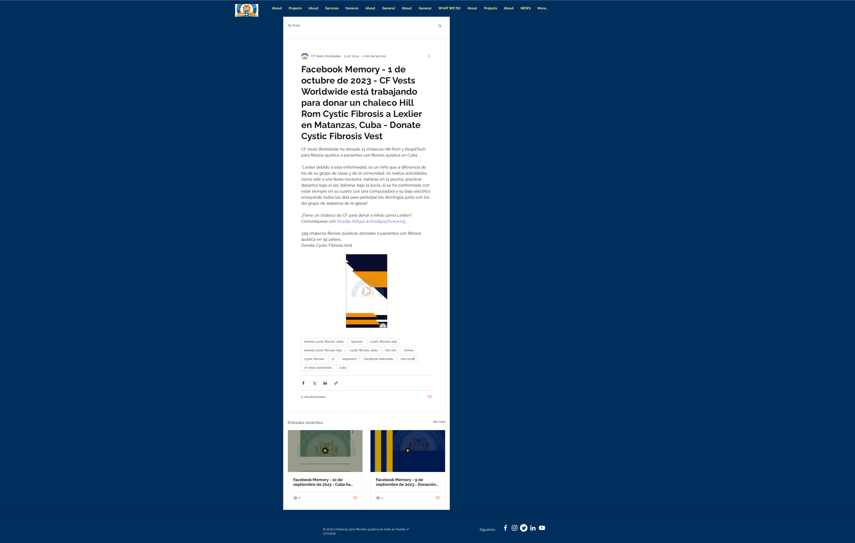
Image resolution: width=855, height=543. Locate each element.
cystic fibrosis (314, 359)
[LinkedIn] (533, 528)
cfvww (408, 350)
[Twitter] (523, 528)
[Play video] (366, 291)
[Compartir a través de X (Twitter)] (314, 383)
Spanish (357, 341)
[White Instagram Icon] (514, 528)
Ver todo (439, 421)
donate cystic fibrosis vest (323, 350)
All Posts (294, 25)
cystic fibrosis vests (364, 350)
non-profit (408, 359)
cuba (342, 367)
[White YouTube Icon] (542, 528)
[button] (440, 25)
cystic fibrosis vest (383, 341)
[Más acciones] (429, 56)
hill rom (390, 350)
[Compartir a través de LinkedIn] (325, 383)
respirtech (349, 359)
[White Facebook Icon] (505, 528)
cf (333, 359)
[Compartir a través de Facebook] (303, 383)
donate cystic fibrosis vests (324, 341)
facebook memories (378, 359)
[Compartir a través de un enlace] (336, 383)
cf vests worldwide (318, 367)
